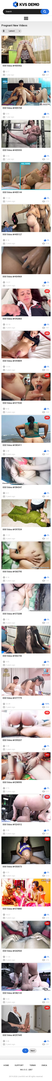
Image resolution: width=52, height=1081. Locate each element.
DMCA (44, 1065)
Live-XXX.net (23, 1076)
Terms (32, 1065)
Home (6, 1065)
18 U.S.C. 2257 (26, 1070)
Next (33, 1051)
